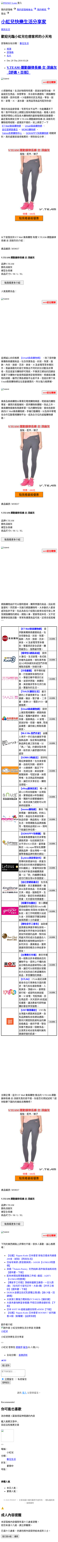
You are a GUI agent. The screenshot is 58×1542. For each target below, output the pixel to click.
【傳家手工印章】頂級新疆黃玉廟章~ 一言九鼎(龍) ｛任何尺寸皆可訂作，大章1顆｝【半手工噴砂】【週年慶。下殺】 (30, 1285)
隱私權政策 (49, 1500)
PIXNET (13, 1500)
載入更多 (6, 1365)
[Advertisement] (29, 328)
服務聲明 (30, 1503)
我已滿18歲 (7, 1536)
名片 (9, 56)
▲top (3, 1360)
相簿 (9, 49)
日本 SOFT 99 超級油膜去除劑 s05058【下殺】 (30, 1309)
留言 (25, 1347)
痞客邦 (19, 1347)
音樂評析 (23, 1355)
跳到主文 (5, 29)
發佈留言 (6, 1383)
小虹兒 (4, 1331)
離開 (16, 1536)
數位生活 (24, 43)
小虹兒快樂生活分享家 (23, 21)
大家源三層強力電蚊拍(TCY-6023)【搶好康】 (29, 1299)
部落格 (10, 52)
